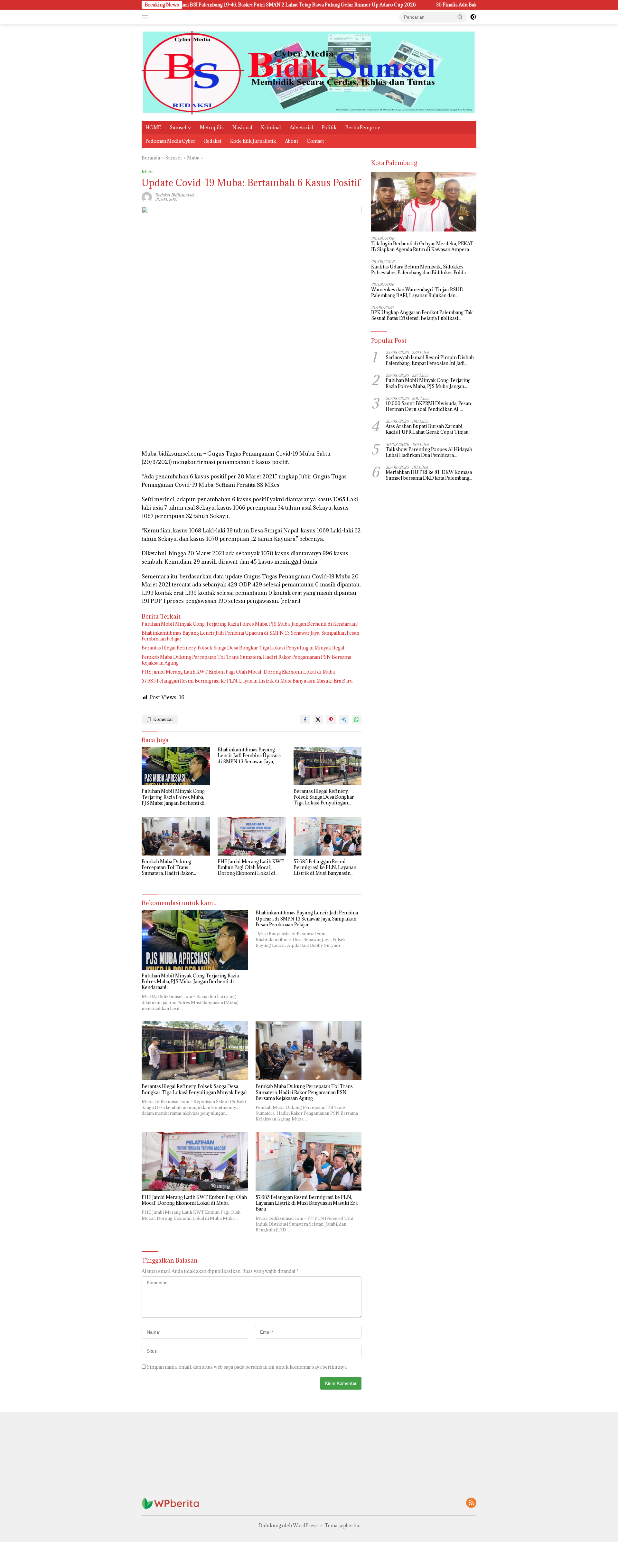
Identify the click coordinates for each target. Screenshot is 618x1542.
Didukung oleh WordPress (288, 1525)
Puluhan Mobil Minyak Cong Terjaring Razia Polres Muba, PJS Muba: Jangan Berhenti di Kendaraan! (250, 624)
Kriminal (271, 127)
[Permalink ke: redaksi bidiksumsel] (147, 196)
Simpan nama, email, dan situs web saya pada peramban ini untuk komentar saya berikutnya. (247, 1367)
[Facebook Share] (305, 719)
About (291, 141)
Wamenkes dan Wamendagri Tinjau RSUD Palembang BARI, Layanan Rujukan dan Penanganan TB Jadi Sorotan (417, 292)
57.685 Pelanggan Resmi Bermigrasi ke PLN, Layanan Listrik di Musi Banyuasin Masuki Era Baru (247, 681)
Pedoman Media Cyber (170, 141)
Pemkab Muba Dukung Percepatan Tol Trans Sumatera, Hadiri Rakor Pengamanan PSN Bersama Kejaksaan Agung (246, 660)
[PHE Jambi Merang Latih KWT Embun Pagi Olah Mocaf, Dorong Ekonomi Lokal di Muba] (252, 836)
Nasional (242, 127)
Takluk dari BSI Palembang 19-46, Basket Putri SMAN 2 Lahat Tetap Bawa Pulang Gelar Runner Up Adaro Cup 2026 (215, 5)
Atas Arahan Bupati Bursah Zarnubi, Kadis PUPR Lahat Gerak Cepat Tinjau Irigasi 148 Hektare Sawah (427, 429)
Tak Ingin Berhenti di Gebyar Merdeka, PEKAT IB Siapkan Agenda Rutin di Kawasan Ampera (422, 247)
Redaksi (212, 141)
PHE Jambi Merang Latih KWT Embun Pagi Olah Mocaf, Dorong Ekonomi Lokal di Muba (238, 672)
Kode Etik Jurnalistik (253, 141)
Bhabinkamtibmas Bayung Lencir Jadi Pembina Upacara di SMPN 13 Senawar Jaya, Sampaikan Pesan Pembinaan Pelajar (250, 636)
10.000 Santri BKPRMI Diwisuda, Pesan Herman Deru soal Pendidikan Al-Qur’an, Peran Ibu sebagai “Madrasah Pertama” (428, 406)
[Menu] (146, 17)
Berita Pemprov (362, 127)
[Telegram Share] (344, 719)
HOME (153, 127)
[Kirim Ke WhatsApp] (356, 719)
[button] (460, 17)
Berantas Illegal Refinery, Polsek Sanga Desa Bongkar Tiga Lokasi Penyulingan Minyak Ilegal (243, 648)
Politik (329, 127)
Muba (148, 172)
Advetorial (301, 127)
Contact (315, 141)
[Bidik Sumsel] (309, 72)
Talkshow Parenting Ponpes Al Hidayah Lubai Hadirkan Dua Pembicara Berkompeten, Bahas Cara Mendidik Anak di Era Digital (429, 452)
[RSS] (471, 1503)
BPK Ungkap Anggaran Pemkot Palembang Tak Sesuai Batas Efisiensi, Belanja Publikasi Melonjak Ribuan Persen (422, 316)
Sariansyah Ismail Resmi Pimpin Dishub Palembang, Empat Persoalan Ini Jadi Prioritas (430, 360)
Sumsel (178, 127)
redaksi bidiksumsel (174, 194)
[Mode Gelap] (473, 17)
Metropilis (212, 127)
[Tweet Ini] (318, 719)
